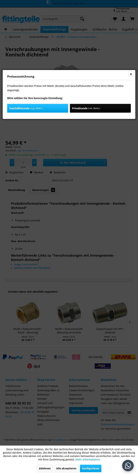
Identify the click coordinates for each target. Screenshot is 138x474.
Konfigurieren (90, 468)
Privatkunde (86, 108)
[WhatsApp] (128, 465)
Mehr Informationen (87, 459)
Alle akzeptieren (66, 468)
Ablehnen (45, 468)
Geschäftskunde (26, 108)
